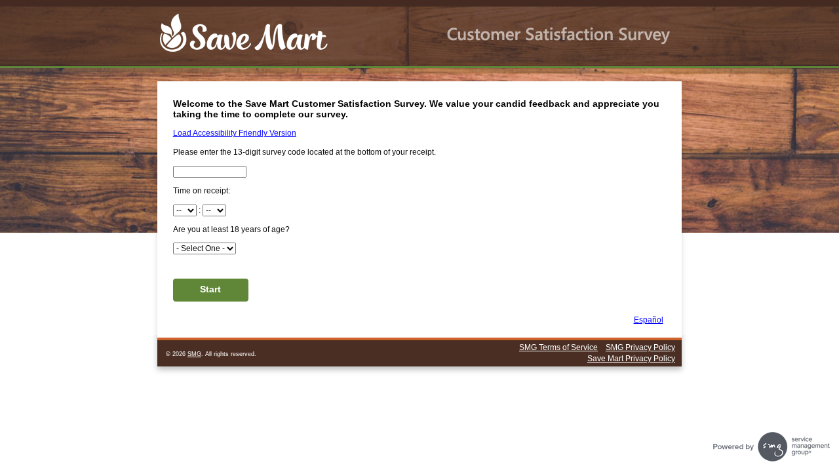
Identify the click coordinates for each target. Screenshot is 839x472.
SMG (194, 354)
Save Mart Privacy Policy (631, 358)
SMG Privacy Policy (640, 347)
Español (648, 319)
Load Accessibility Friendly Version (234, 133)
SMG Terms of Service (558, 347)
